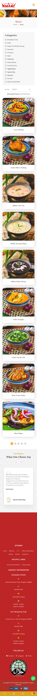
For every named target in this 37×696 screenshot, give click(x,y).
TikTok (30, 656)
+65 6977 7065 (18, 626)
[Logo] (8, 4)
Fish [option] (9, 43)
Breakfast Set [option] (12, 40)
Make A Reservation (28, 551)
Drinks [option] (9, 78)
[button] (18, 78)
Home (15, 24)
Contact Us (25, 554)
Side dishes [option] (11, 62)
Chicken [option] (10, 52)
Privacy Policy (26, 564)
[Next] (21, 462)
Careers (17, 554)
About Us (11, 551)
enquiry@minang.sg (19, 597)
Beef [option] (9, 56)
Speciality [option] (11, 72)
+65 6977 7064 (18, 589)
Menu (18, 551)
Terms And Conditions (13, 564)
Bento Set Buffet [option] (13, 82)
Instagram (21, 656)
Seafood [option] (10, 59)
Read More (9, 489)
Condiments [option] (12, 65)
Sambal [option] (10, 49)
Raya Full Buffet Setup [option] (15, 46)
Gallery (11, 554)
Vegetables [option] (11, 69)
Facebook (11, 656)
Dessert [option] (10, 75)
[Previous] (16, 462)
